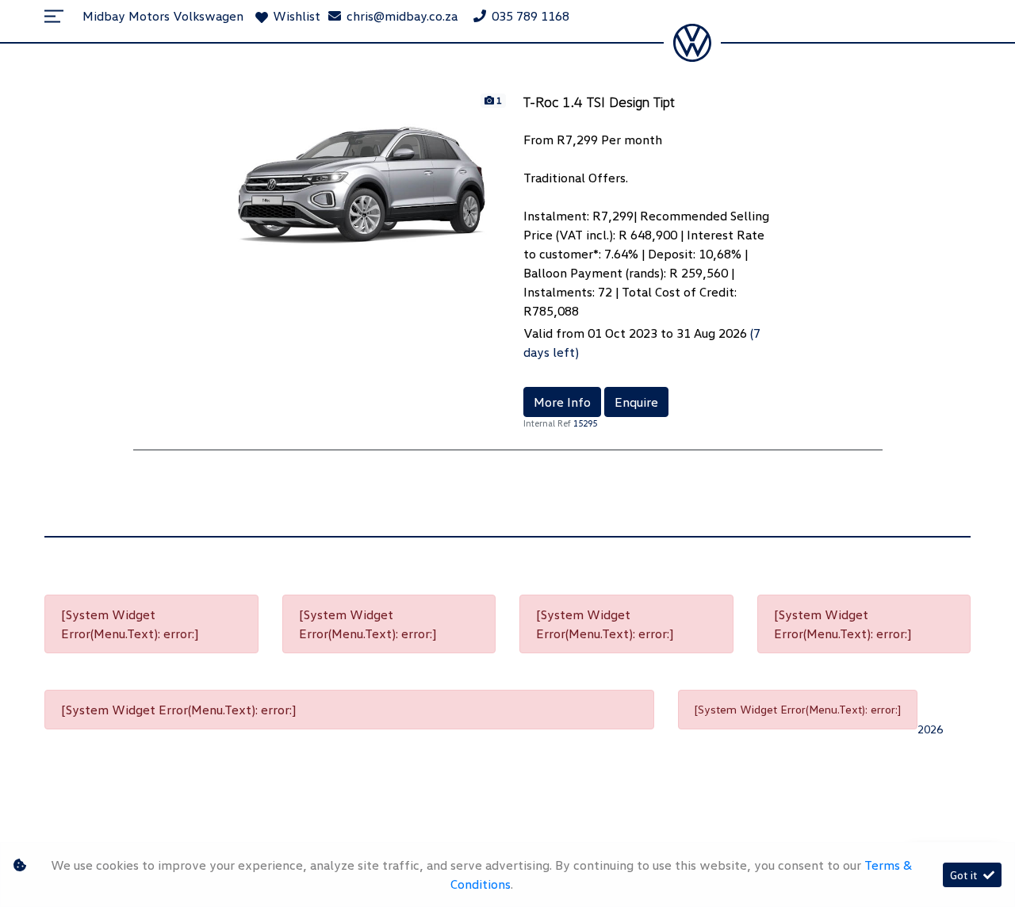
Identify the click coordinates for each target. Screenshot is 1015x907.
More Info (562, 402)
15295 (585, 423)
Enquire (636, 402)
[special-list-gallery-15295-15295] (367, 178)
